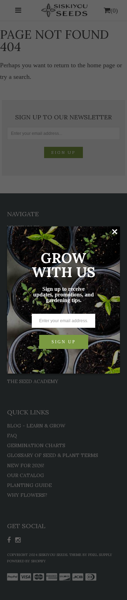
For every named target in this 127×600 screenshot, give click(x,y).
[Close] (114, 231)
